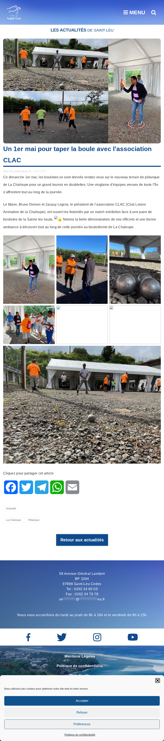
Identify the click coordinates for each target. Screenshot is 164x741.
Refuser (82, 712)
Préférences (82, 724)
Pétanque (34, 520)
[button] (157, 680)
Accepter (82, 700)
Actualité (11, 508)
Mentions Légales (79, 656)
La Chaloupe (13, 520)
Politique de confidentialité (79, 734)
